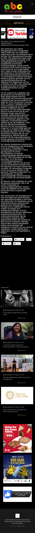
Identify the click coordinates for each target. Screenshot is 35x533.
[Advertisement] (17, 266)
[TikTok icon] (19, 526)
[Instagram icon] (17, 526)
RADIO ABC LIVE (18, 23)
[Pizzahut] (17, 452)
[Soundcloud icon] (21, 526)
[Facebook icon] (13, 526)
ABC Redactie (8, 310)
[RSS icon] (23, 526)
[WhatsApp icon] (11, 526)
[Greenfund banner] (17, 483)
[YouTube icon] (15, 526)
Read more (22, 318)
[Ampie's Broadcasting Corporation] (15, 7)
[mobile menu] (32, 4)
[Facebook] (17, 501)
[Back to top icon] (17, 516)
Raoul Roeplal (8, 342)
